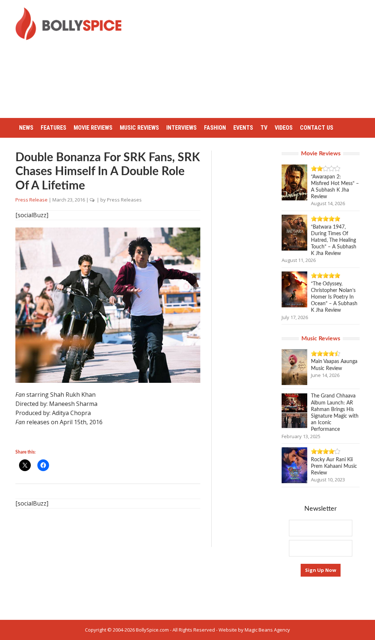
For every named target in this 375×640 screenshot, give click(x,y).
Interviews (181, 127)
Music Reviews (139, 127)
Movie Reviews (93, 127)
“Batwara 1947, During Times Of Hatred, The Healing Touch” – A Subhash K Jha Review (333, 240)
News (26, 127)
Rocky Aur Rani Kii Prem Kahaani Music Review (334, 466)
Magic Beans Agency (267, 629)
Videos (284, 127)
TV (263, 127)
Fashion (215, 127)
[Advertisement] (254, 58)
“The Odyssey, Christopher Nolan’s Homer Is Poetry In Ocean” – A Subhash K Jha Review (334, 297)
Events (243, 127)
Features (53, 127)
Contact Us (316, 127)
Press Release (31, 199)
